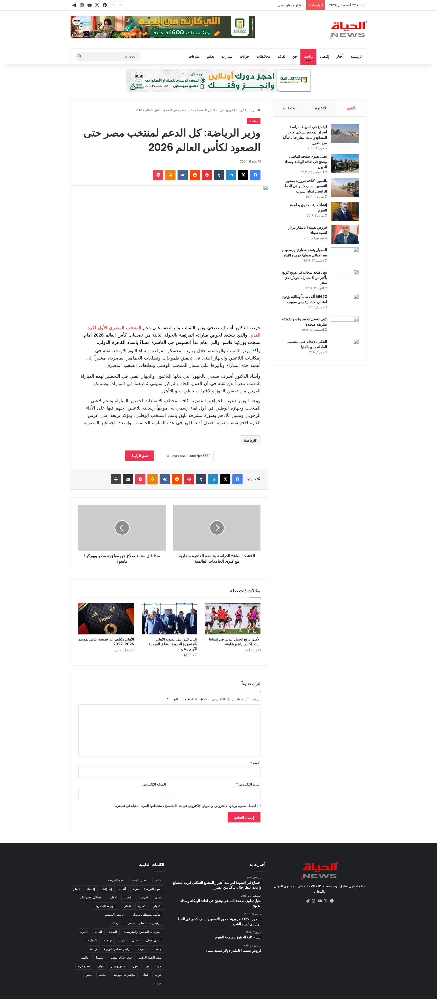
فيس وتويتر (118, 966)
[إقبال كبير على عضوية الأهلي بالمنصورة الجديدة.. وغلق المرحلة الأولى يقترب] (169, 618)
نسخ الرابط (140, 456)
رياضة (308, 56)
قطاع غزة (84, 966)
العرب (84, 932)
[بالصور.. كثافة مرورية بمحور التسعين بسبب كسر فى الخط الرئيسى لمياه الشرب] (345, 187)
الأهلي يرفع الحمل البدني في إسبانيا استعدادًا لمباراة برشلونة (234, 642)
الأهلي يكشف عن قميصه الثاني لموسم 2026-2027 (106, 642)
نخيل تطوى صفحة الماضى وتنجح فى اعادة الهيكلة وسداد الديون (306, 162)
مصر (89, 975)
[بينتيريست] (207, 175)
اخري (158, 897)
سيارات (226, 56)
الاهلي (127, 906)
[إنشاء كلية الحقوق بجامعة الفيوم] (345, 211)
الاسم (255, 763)
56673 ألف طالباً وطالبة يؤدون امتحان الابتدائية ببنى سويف (304, 299)
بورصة (108, 940)
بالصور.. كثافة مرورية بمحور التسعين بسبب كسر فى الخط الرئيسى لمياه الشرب (306, 186)
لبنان (145, 975)
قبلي (101, 966)
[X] (243, 175)
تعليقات (289, 108)
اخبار (77, 889)
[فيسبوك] (255, 175)
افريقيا (143, 897)
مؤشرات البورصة (124, 975)
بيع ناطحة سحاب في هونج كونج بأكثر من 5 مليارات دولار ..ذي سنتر (304, 278)
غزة (159, 966)
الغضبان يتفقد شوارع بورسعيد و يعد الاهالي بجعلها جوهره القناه (304, 252)
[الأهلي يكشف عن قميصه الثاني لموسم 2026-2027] (106, 618)
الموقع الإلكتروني (154, 784)
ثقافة (281, 56)
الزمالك (115, 923)
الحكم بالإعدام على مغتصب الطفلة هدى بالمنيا (307, 344)
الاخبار (157, 906)
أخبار (339, 56)
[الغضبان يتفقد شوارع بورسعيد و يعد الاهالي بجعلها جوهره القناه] (345, 256)
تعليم (210, 56)
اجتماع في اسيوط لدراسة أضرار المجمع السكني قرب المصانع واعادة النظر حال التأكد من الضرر (305, 134)
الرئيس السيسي (114, 914)
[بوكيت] (158, 175)
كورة (158, 975)
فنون (135, 966)
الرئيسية (357, 56)
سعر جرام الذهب (121, 957)
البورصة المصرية (106, 906)
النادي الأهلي (153, 940)
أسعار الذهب (140, 880)
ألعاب (122, 889)
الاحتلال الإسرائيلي (90, 897)
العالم (98, 932)
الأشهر (351, 108)
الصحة (113, 932)
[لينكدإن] (231, 175)
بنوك (122, 940)
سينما (99, 957)
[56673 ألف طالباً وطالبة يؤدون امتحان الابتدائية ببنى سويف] (345, 303)
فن (294, 56)
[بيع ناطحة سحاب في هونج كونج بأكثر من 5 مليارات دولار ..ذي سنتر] (345, 279)
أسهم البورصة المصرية (147, 889)
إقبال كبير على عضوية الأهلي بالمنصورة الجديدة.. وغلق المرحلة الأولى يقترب (172, 644)
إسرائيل (107, 889)
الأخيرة (320, 108)
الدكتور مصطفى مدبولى (146, 914)
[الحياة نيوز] (348, 29)
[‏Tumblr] (219, 175)
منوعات (194, 56)
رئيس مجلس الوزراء (116, 949)
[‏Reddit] (195, 175)
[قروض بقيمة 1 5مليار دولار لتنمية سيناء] (345, 234)
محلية (102, 975)
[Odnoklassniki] (170, 175)
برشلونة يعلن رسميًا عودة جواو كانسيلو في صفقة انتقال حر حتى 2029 (254, 5)
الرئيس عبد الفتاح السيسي (144, 923)
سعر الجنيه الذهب (150, 957)
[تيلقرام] (307, 901)
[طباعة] (116, 479)
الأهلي (113, 897)
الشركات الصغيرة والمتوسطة (142, 932)
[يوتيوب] (320, 901)
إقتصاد (324, 56)
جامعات (156, 949)
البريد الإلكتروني (248, 784)
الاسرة (142, 906)
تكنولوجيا (91, 940)
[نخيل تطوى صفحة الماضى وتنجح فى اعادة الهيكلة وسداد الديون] (345, 163)
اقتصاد (128, 897)
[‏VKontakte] (183, 175)
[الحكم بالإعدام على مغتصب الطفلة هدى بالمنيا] (345, 348)
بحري (135, 940)
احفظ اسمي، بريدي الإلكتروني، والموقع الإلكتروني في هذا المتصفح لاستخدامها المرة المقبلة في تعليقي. (185, 806)
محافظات (263, 56)
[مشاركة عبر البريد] (128, 479)
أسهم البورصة (116, 880)
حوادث (244, 56)
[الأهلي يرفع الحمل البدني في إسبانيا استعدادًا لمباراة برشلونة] (232, 618)
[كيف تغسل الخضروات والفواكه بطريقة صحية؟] (345, 326)
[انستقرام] (314, 901)
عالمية (85, 957)
